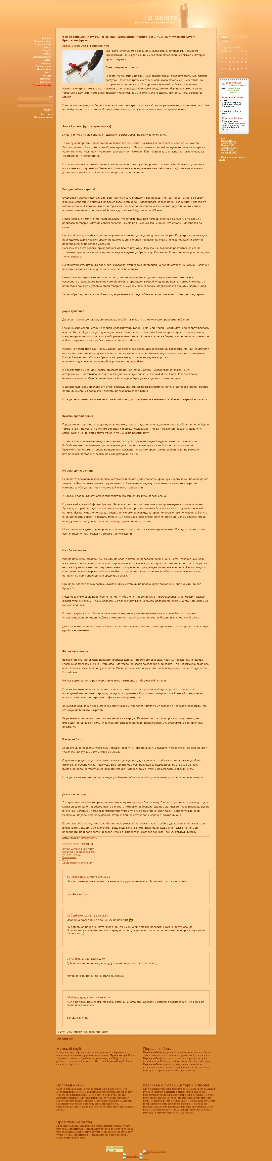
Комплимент (69, 857)
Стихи (47, 47)
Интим (47, 59)
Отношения (44, 63)
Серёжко (77, 915)
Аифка (66, 46)
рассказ (84, 197)
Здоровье (46, 38)
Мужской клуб (43, 44)
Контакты (45, 82)
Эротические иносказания (77, 863)
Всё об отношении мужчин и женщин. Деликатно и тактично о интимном (115, 36)
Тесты (48, 72)
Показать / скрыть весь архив (232, 158)
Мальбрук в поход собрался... (79, 851)
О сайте (47, 75)
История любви (42, 41)
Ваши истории (43, 66)
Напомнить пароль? (43, 117)
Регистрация (47, 114)
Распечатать (89, 838)
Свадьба (46, 50)
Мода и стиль (44, 69)
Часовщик (78, 876)
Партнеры (45, 78)
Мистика (46, 53)
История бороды (71, 854)
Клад (65, 860)
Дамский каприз (42, 56)
